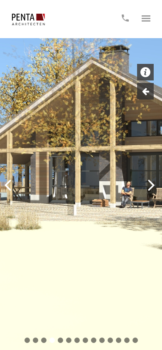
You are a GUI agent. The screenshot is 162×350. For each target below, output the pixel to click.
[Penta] (28, 19)
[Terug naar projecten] (145, 91)
